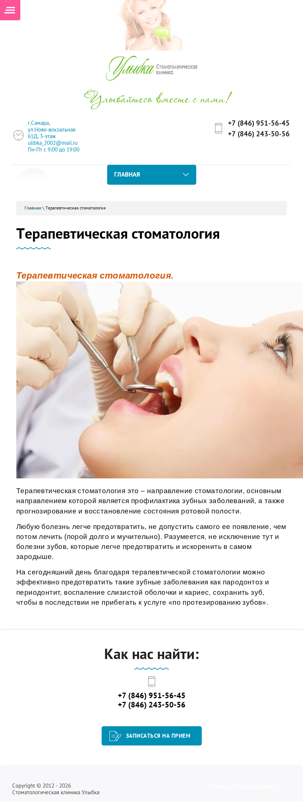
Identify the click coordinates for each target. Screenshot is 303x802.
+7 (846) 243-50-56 (259, 133)
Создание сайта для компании (243, 785)
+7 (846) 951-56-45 (259, 123)
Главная (32, 207)
